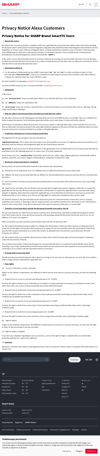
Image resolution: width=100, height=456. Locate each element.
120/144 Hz (46, 390)
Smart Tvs (25, 413)
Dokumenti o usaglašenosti (60, 430)
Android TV (66, 383)
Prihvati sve (91, 451)
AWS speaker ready (9, 393)
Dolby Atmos (6, 390)
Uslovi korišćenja (8, 430)
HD (83, 390)
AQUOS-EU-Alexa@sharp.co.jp (39, 81)
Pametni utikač (7, 413)
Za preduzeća (7, 422)
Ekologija (75, 430)
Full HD (84, 387)
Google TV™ (66, 387)
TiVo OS (64, 393)
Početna (4, 13)
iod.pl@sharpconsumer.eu (52, 85)
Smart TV (65, 397)
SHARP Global (30, 422)
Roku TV (64, 390)
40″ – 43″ (25, 390)
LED (43, 387)
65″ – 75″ (25, 383)
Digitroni (19, 422)
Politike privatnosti (23, 430)
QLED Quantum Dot (48, 383)
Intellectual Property (40, 430)
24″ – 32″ (25, 393)
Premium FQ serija (8, 383)
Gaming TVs (6, 387)
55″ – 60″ (25, 387)
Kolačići (84, 430)
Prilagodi (79, 451)
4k (82, 383)
